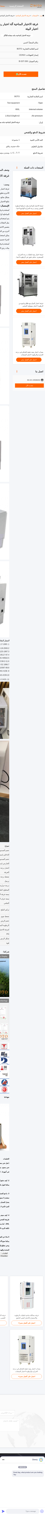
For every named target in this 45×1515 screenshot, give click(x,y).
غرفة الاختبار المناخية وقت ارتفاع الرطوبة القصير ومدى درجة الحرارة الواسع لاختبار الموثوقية (29, 208)
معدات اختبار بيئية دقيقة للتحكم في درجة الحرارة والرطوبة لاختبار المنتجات (26, 1370)
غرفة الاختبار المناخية (23, 16)
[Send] (3, 1511)
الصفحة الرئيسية (16, 6)
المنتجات (35, 16)
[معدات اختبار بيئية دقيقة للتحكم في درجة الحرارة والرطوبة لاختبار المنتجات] (26, 1348)
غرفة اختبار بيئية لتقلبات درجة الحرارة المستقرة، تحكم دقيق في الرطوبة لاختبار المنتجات (29, 257)
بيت (41, 16)
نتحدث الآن (22, 74)
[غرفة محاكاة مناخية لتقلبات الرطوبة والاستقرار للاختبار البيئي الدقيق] (26, 1295)
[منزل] (36, 6)
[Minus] (3, 1459)
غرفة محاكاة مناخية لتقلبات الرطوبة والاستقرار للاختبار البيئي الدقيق (27, 1316)
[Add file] (42, 1511)
